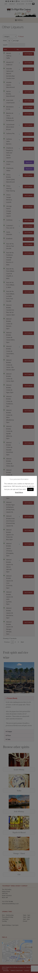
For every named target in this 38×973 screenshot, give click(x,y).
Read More (19, 492)
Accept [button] (30, 489)
